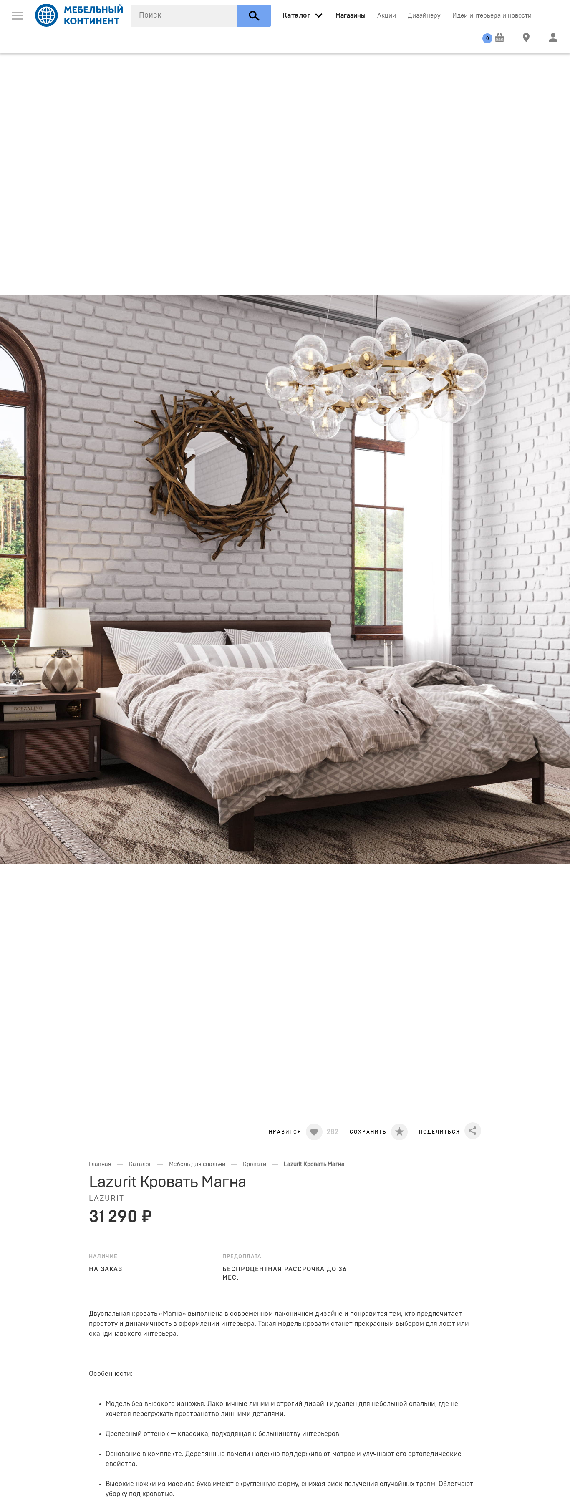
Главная (100, 1164)
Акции (386, 16)
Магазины (350, 16)
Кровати (254, 1164)
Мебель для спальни (197, 1164)
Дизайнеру (424, 16)
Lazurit (106, 1198)
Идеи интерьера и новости (492, 16)
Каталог (140, 1164)
